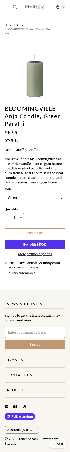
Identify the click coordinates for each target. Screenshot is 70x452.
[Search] (15, 7)
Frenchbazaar (28, 439)
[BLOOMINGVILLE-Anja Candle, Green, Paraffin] (35, 70)
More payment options (35, 254)
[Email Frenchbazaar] (9, 406)
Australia (20, 430)
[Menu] (7, 7)
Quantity (11, 209)
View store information (22, 273)
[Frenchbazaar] (35, 7)
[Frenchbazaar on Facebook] (17, 406)
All (18, 25)
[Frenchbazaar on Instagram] (26, 406)
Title (8, 189)
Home (8, 25)
